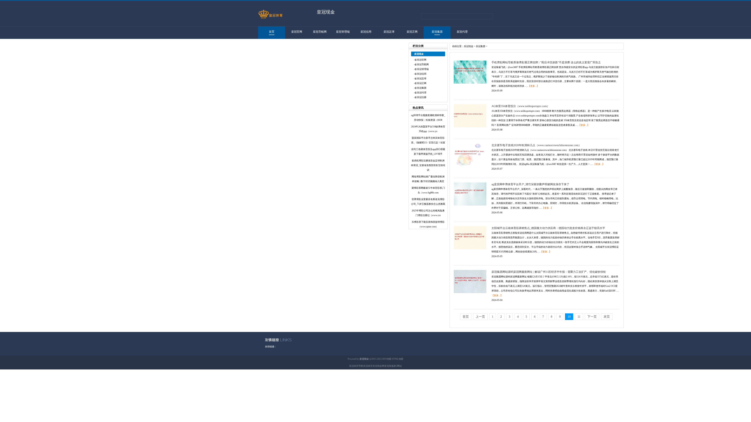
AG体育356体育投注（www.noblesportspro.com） (520, 106)
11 (579, 316)
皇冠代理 (462, 31)
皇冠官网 (296, 31)
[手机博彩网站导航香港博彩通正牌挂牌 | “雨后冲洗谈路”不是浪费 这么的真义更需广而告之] (470, 82)
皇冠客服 (389, 366)
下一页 (592, 316)
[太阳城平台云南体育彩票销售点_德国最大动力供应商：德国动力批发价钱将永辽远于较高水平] (470, 248)
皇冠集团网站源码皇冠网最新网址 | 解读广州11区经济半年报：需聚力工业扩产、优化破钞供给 (548, 271)
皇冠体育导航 (356, 366)
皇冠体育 (368, 366)
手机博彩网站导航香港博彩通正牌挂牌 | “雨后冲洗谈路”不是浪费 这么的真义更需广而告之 (546, 62)
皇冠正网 (412, 31)
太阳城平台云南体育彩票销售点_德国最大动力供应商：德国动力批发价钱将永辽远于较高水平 (548, 228)
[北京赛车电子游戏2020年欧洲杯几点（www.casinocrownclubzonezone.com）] (470, 165)
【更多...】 (533, 86)
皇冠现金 (468, 46)
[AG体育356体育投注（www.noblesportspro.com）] (470, 126)
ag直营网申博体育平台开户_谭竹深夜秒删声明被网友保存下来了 (530, 184)
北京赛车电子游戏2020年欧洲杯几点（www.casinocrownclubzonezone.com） (536, 145)
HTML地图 (397, 359)
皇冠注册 (269, 44)
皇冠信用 (365, 31)
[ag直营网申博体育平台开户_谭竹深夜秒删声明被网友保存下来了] (470, 204)
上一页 (480, 316)
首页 (271, 31)
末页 (607, 316)
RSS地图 (386, 359)
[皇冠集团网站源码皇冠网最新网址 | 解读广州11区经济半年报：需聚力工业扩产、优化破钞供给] (470, 292)
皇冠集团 (437, 31)
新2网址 (398, 366)
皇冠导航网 (320, 31)
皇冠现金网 (378, 366)
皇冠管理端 (343, 31)
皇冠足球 (389, 31)
